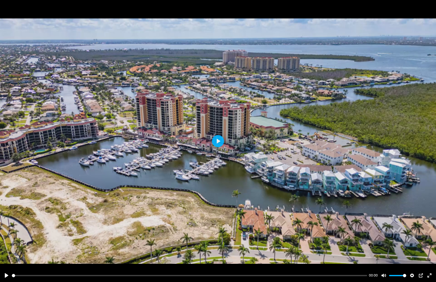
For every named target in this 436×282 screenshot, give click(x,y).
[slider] (189, 275)
